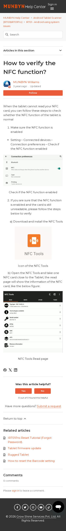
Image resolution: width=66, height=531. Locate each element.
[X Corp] (10, 370)
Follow (33, 92)
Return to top (13, 418)
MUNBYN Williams (26, 82)
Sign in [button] (52, 4)
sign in (15, 490)
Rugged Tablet (18, 454)
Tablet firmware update (24, 448)
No (42, 391)
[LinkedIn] (15, 370)
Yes (23, 391)
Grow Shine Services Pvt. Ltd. (36, 516)
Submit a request (49, 406)
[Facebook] (5, 370)
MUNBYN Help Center (16, 17)
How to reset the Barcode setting (31, 461)
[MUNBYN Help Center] (24, 6)
